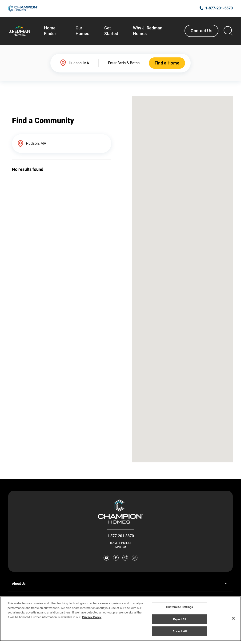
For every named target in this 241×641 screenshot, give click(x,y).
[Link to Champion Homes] (22, 8)
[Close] (233, 618)
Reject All (179, 619)
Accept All (180, 631)
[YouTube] (106, 558)
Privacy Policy (91, 617)
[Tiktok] (134, 558)
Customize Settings (179, 607)
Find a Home (167, 62)
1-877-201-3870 (120, 536)
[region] (120, 618)
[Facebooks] (116, 558)
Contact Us (201, 30)
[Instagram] (125, 558)
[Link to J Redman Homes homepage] (19, 30)
